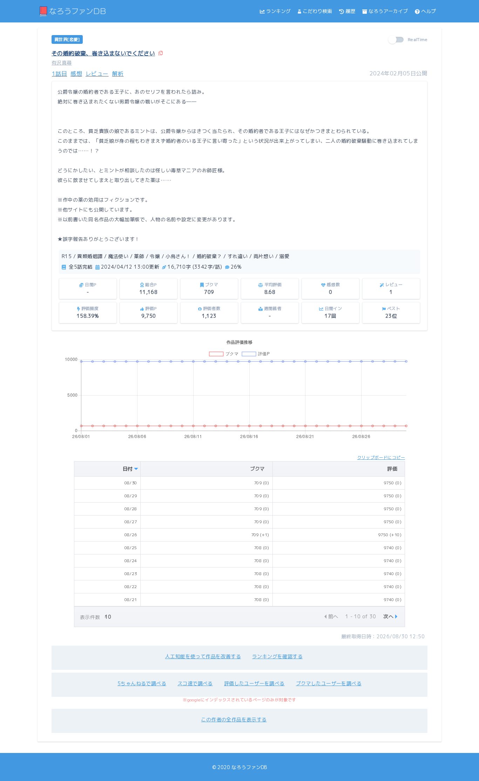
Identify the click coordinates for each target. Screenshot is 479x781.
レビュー (97, 74)
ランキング (278, 11)
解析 (118, 74)
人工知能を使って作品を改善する (203, 656)
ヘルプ (428, 11)
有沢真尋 (62, 62)
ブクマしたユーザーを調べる (329, 683)
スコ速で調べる (195, 683)
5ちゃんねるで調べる (141, 683)
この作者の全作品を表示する (234, 719)
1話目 (59, 74)
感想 (76, 74)
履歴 (350, 11)
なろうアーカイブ (388, 11)
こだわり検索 (317, 11)
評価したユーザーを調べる (254, 683)
